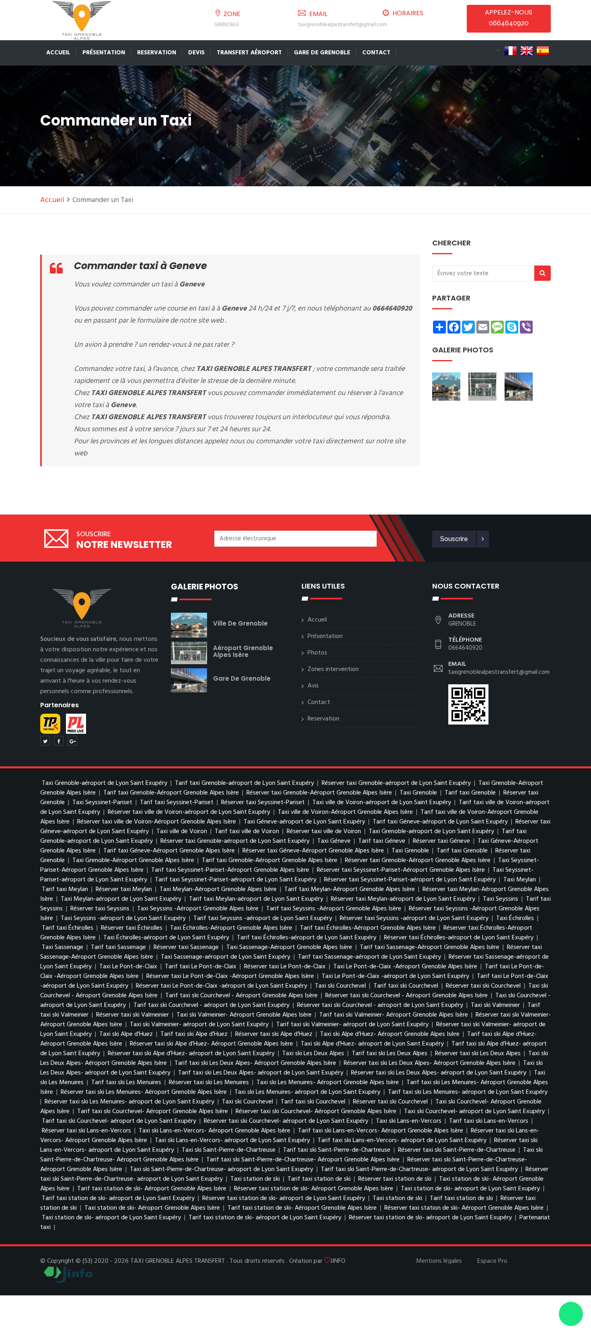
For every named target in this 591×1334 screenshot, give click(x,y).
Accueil (58, 53)
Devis (196, 53)
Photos (317, 653)
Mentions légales (439, 1261)
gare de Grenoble (242, 678)
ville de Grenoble (240, 623)
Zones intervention (333, 669)
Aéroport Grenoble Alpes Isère (243, 651)
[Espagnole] (542, 50)
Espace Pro (492, 1261)
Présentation (103, 53)
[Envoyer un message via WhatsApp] (571, 1314)
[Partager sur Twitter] (45, 740)
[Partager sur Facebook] (59, 740)
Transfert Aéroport (249, 53)
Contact (376, 53)
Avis (313, 686)
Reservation (156, 53)
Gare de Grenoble (322, 53)
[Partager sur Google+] (72, 740)
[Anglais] (526, 50)
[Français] (510, 50)
